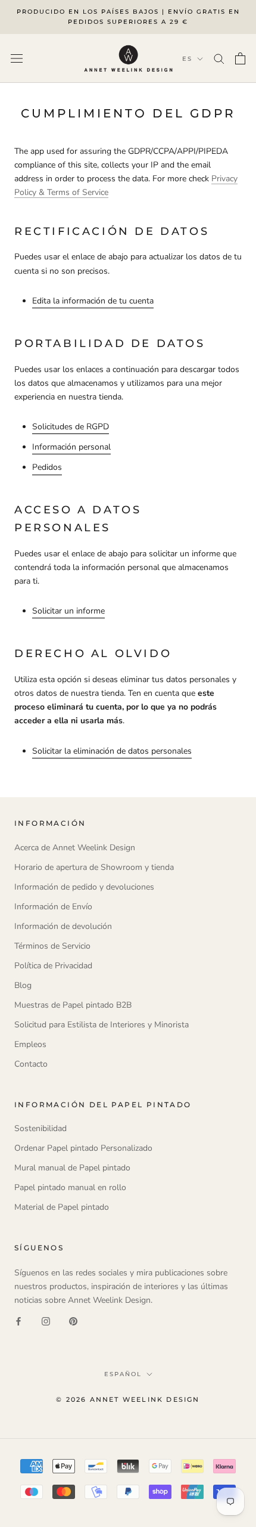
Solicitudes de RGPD (70, 426)
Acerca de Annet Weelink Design (74, 847)
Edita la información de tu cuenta (93, 300)
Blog (23, 985)
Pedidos (47, 467)
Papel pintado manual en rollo (70, 1187)
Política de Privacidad (53, 965)
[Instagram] (46, 1320)
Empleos (30, 1044)
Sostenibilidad (40, 1128)
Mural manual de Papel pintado (72, 1167)
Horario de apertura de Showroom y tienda (94, 867)
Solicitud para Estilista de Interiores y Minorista (101, 1024)
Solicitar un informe (68, 611)
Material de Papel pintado (61, 1207)
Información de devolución (63, 926)
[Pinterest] (73, 1320)
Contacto (31, 1064)
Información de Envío (53, 906)
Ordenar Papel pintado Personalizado (83, 1148)
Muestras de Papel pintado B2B (73, 1005)
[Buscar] (219, 58)
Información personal (71, 447)
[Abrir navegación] (17, 58)
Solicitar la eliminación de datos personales (112, 751)
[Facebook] (18, 1320)
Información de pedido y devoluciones (84, 887)
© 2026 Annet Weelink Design (127, 1399)
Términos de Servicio (52, 946)
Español (123, 1374)
